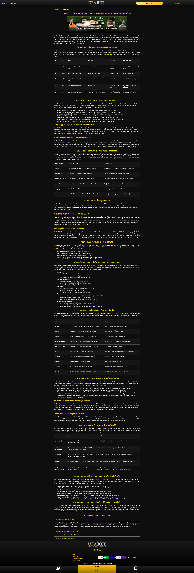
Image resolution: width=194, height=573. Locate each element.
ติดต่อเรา (135, 572)
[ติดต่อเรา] (136, 568)
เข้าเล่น (97, 570)
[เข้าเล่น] (97, 566)
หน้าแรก (4, 3)
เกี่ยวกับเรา (97, 550)
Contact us (75, 556)
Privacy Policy (76, 560)
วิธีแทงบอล (13, 3)
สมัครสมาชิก (58, 572)
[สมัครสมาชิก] (58, 568)
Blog (73, 554)
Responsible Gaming (77, 558)
